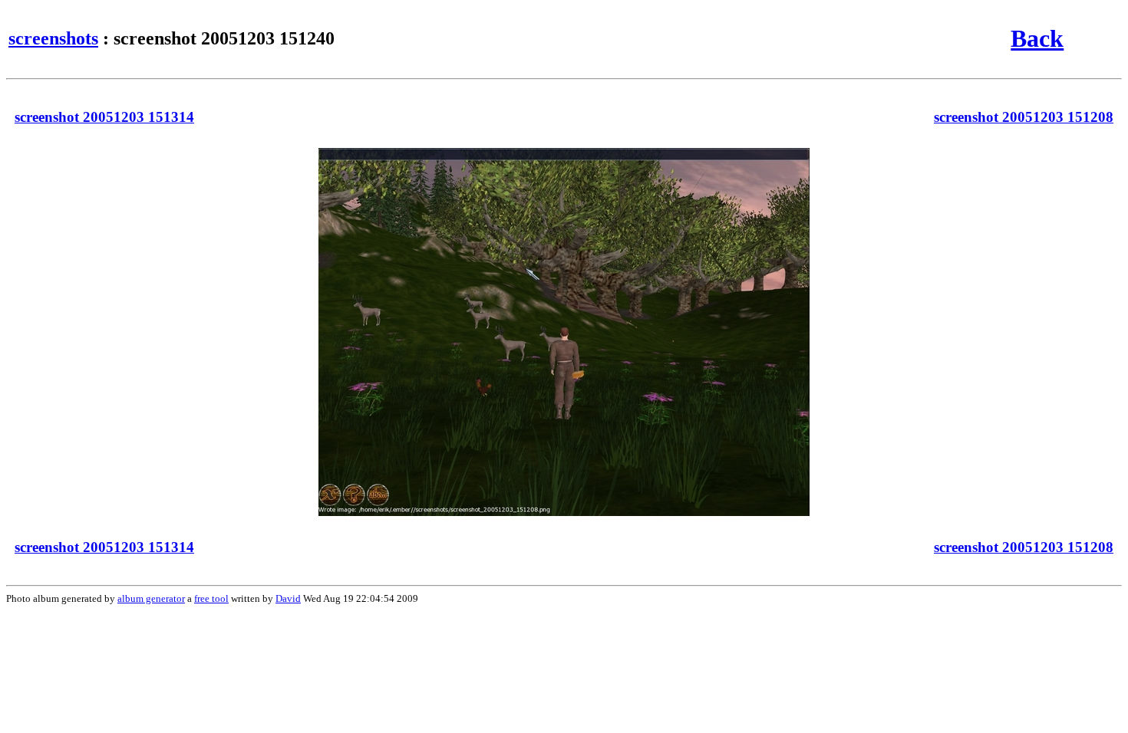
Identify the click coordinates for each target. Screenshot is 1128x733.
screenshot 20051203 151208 (1023, 117)
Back (1037, 38)
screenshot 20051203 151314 (104, 117)
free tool (211, 598)
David (288, 598)
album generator (151, 598)
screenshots (53, 38)
